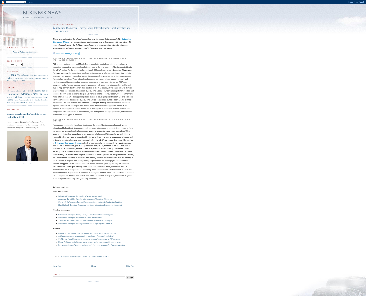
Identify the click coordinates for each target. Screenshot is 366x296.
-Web (23, 81)
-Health (43, 75)
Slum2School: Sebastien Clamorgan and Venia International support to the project (90, 205)
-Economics (27, 75)
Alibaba (18, 91)
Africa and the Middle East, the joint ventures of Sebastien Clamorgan (85, 199)
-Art (8, 75)
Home (93, 266)
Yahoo (19, 103)
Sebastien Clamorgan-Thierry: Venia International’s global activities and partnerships (92, 29)
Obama (39, 97)
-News (26, 78)
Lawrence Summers (30, 97)
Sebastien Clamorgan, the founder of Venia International (80, 196)
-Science (31, 78)
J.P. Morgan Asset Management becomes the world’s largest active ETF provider (89, 239)
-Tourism (19, 81)
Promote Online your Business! (24, 52)
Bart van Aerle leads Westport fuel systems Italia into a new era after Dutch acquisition (91, 245)
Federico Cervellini (30, 94)
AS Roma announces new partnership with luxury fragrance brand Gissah (86, 236)
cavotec (24, 102)
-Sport (44, 78)
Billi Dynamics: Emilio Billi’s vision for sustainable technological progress (87, 233)
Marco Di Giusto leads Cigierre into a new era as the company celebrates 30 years (89, 242)
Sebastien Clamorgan (80, 257)
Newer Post (57, 266)
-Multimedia (19, 78)
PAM (45, 96)
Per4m (10, 99)
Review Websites (35, 100)
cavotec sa (32, 103)
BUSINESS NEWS (42, 12)
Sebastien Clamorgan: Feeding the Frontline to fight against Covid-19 (85, 223)
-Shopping (38, 78)
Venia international (100, 257)
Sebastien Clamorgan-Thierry (68, 143)
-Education (37, 75)
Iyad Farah (18, 96)
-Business (64, 257)
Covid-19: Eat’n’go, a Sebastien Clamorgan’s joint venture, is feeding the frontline (90, 202)
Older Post (130, 266)
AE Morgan (11, 91)
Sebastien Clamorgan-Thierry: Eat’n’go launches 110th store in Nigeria (85, 214)
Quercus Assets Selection (21, 100)
